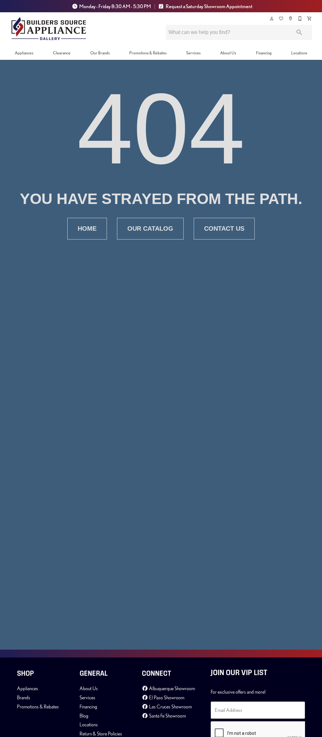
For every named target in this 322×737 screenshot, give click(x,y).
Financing (264, 52)
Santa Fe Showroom (167, 715)
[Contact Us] (300, 18)
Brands (23, 697)
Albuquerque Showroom (171, 688)
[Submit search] (299, 32)
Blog (84, 715)
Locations (299, 52)
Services (193, 52)
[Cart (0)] (310, 18)
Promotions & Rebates (148, 52)
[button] (271, 18)
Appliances (24, 52)
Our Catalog (150, 228)
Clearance (61, 52)
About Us (228, 52)
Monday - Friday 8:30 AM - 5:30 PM (115, 6)
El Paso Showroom (166, 697)
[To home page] (48, 28)
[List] (281, 18)
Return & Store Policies (101, 733)
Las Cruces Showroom (170, 706)
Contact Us (224, 228)
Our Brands (100, 52)
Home (87, 228)
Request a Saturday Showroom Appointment (209, 6)
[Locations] (291, 18)
